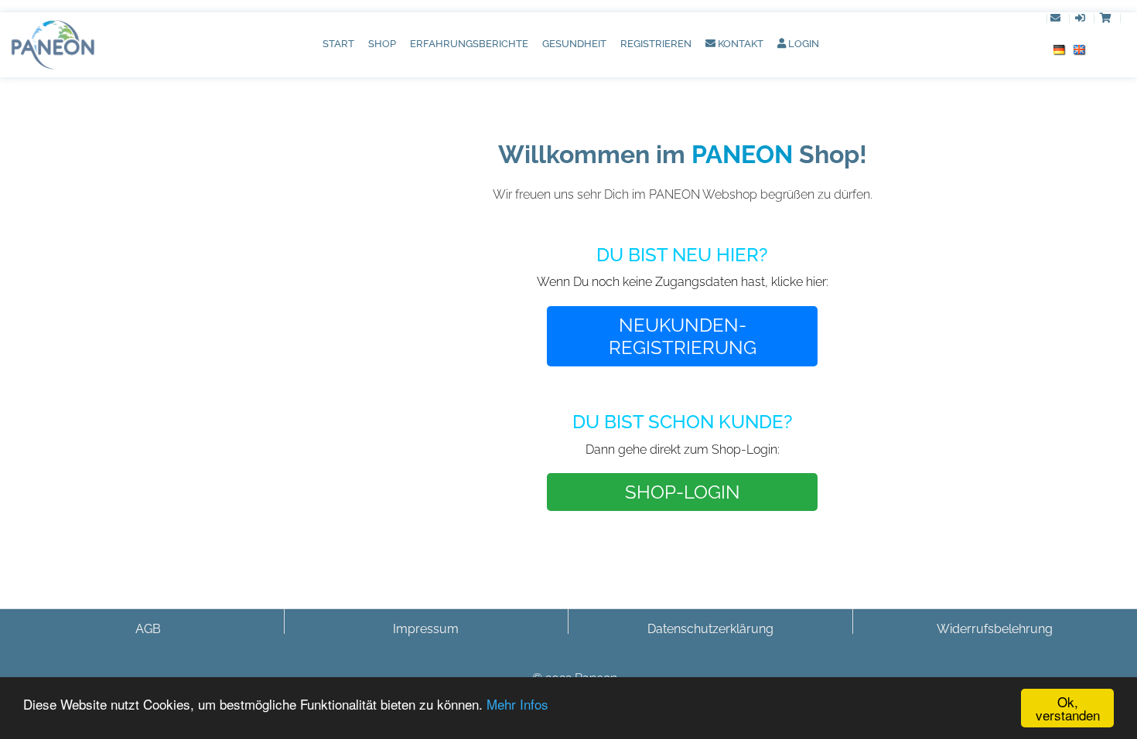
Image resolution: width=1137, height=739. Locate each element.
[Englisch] (1080, 49)
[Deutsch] (1059, 49)
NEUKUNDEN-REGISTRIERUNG (682, 336)
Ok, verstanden (1068, 708)
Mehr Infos (517, 703)
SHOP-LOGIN (682, 492)
